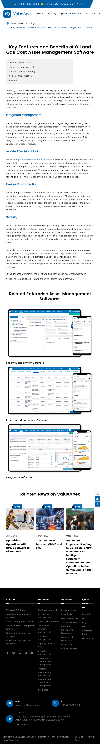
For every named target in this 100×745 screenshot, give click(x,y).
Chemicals (66, 614)
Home (13, 23)
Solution (41, 13)
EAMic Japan (21, 724)
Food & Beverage (69, 618)
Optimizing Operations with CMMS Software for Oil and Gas (18, 546)
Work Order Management (44, 616)
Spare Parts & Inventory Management (44, 629)
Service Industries (69, 648)
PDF (84, 626)
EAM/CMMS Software (19, 478)
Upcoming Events (87, 632)
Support (63, 13)
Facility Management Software (25, 363)
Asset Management (47, 610)
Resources (75, 13)
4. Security (13, 80)
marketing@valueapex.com (60, 4)
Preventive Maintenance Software (27, 420)
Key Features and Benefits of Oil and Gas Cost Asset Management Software (51, 27)
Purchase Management (44, 638)
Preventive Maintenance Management (44, 661)
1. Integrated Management (21, 67)
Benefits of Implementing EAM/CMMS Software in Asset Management (49, 274)
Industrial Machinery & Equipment (67, 630)
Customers (89, 13)
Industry (52, 13)
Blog (32, 23)
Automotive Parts (69, 622)
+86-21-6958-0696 (28, 4)
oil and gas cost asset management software (32, 159)
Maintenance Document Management (44, 682)
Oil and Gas (67, 644)
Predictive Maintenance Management (44, 672)
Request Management (49, 621)
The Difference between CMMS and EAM (49, 544)
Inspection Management (44, 652)
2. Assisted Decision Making (22, 71)
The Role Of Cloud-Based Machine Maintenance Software (43, 279)
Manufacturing (68, 610)
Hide (29, 62)
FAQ (84, 618)
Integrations (44, 690)
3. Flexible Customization (20, 76)
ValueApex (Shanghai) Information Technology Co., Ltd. (42, 737)
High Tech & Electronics (67, 639)
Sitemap (79, 737)
